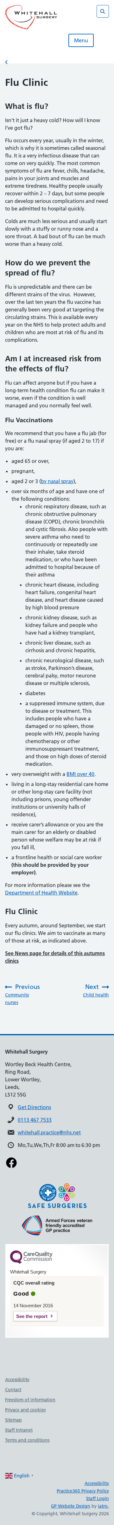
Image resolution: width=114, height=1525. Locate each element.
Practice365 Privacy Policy (83, 1491)
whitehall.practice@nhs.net (49, 1132)
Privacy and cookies (25, 1410)
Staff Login (97, 1498)
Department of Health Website (41, 893)
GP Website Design (70, 1506)
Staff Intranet (19, 1430)
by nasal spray (57, 481)
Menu (81, 40)
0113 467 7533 (35, 1120)
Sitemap (13, 1420)
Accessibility (17, 1379)
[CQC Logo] (31, 1262)
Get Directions (34, 1107)
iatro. (103, 1506)
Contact (13, 1389)
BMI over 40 (80, 774)
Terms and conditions (27, 1440)
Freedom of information (30, 1400)
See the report (32, 1316)
